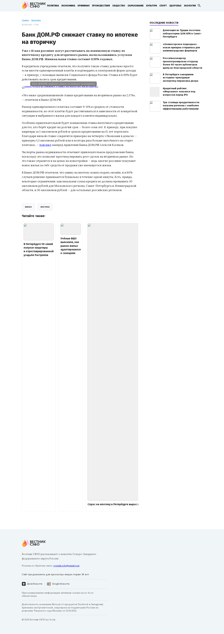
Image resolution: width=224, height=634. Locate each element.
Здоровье (175, 5)
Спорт (163, 5)
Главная (25, 20)
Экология (190, 5)
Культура (151, 5)
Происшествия (101, 5)
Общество (118, 5)
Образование (136, 5)
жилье (28, 207)
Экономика (68, 5)
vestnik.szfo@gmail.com (66, 565)
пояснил (45, 145)
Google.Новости (60, 583)
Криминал (84, 5)
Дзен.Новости (34, 583)
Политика (53, 5)
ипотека (45, 207)
